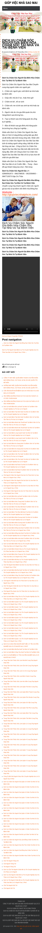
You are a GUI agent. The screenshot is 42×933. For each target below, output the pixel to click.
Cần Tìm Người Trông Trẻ (11, 861)
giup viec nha (0, 46)
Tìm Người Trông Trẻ (10, 866)
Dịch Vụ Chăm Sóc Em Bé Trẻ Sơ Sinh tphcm (21, 908)
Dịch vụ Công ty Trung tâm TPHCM (12, 336)
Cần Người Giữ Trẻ (9, 888)
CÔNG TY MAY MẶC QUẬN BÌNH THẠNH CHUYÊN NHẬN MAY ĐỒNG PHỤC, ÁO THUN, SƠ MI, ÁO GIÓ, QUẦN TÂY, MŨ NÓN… (21, 380)
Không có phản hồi (34, 52)
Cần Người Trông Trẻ (10, 864)
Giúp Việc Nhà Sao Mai (21, 3)
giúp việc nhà (0, 74)
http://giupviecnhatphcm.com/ (20, 194)
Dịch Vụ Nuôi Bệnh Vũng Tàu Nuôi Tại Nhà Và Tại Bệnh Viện (21, 652)
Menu (5, 8)
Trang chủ (21, 901)
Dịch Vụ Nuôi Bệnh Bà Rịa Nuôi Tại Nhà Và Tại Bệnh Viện (21, 649)
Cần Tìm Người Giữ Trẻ (10, 885)
